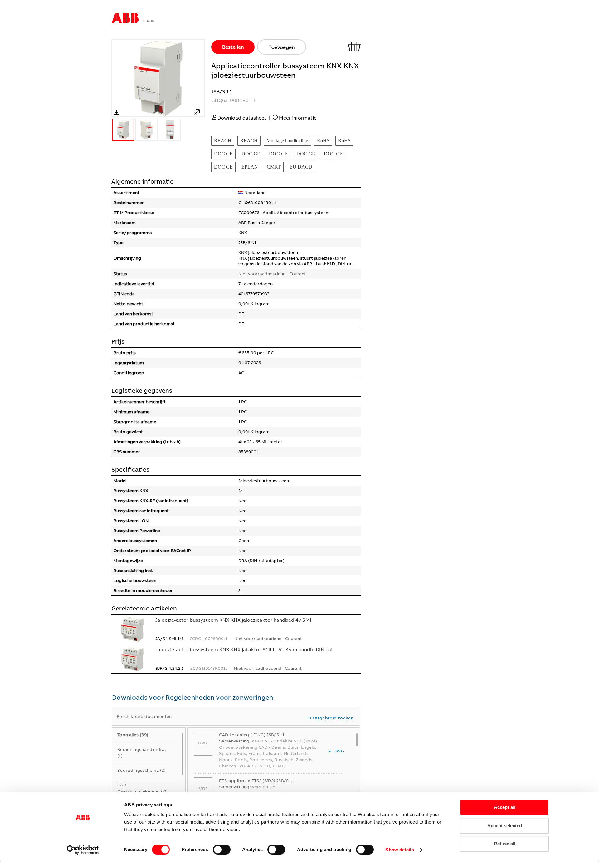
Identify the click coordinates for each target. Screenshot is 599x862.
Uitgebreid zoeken (333, 718)
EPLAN (249, 166)
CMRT (274, 166)
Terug (149, 21)
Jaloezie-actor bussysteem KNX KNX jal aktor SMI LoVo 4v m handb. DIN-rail (244, 649)
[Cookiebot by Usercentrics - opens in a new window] (83, 850)
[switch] (222, 850)
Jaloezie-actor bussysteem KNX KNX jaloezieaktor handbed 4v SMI (233, 620)
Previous (114, 78)
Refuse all (504, 843)
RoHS (323, 140)
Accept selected (504, 825)
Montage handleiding (287, 140)
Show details (399, 849)
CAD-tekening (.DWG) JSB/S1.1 (251, 734)
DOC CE (223, 153)
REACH (222, 140)
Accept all (504, 807)
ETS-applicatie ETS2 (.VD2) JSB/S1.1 (256, 780)
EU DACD (301, 166)
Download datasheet (241, 118)
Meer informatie (298, 118)
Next (202, 78)
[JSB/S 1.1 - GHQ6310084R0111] (196, 112)
